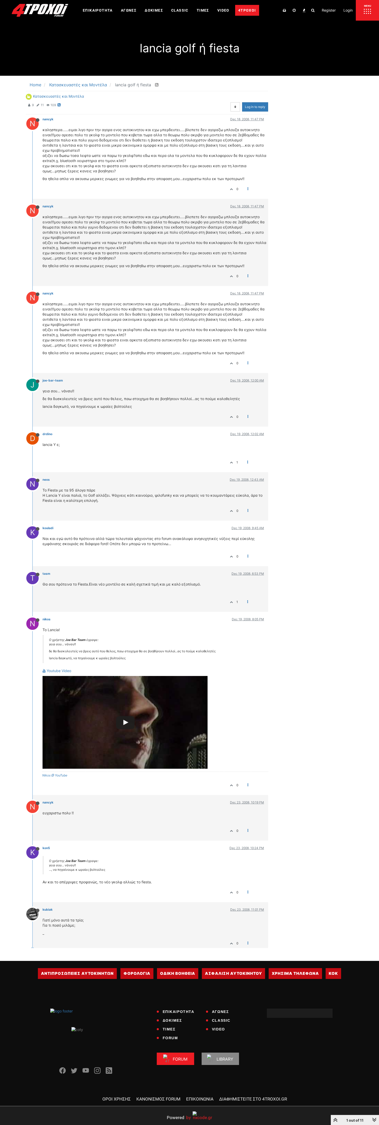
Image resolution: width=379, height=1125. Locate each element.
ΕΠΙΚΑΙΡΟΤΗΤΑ (178, 1012)
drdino (47, 434)
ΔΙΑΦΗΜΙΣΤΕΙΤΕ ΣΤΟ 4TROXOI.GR (253, 1099)
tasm (46, 574)
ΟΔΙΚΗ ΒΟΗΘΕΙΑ (177, 973)
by (179, 1117)
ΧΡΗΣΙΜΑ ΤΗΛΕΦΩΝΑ (295, 973)
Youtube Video (58, 671)
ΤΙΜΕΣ (169, 1029)
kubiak (48, 909)
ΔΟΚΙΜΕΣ (172, 1020)
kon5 (46, 848)
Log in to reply (255, 107)
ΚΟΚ (333, 973)
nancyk (48, 119)
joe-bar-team (53, 380)
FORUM (170, 1038)
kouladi (48, 528)
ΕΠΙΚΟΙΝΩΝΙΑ (199, 1099)
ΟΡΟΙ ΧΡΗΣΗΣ (116, 1099)
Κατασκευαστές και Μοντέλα (58, 96)
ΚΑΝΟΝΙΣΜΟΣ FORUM (158, 1099)
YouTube (60, 775)
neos (46, 479)
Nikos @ (48, 775)
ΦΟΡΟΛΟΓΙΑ (136, 973)
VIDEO (218, 1029)
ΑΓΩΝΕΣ (220, 1012)
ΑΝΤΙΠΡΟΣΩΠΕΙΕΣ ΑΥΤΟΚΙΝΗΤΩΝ (77, 973)
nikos (47, 619)
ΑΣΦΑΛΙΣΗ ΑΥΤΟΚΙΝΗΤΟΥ (233, 973)
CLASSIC (221, 1020)
